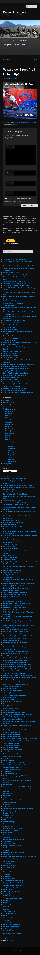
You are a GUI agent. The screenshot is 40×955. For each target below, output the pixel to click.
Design (12, 40)
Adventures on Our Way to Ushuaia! (14, 259)
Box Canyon (7, 922)
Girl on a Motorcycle (9, 913)
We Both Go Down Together (12, 924)
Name (10, 172)
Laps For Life (7, 905)
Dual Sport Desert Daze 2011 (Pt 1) (14, 769)
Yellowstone (7, 804)
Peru (6, 437)
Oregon (10, 455)
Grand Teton (7, 806)
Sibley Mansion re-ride (10, 774)
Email (10, 182)
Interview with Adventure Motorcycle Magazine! (18, 809)
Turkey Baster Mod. (9, 336)
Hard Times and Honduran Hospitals (14, 634)
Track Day (6, 909)
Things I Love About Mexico (12, 846)
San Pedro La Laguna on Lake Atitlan (15, 653)
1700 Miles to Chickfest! (10, 830)
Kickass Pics (7, 863)
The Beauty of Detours (10, 699)
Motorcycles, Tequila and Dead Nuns (14, 682)
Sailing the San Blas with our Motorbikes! (16, 369)
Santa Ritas (6, 900)
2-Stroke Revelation (9, 761)
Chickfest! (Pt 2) (8, 815)
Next (35, 59)
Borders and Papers (9, 49)
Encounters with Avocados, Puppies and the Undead (20, 677)
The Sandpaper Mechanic (11, 345)
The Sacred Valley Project (11, 301)
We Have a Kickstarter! (10, 380)
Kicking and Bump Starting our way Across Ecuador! (20, 342)
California (11, 446)
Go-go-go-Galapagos (9, 340)
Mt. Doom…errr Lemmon (11, 926)
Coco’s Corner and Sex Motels (12, 691)
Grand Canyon (7, 826)
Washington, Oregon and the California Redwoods (19, 787)
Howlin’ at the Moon (9, 802)
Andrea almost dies (9, 649)
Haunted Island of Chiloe (11, 272)
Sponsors (13, 53)
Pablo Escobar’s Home (10, 358)
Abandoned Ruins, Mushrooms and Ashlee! (17, 669)
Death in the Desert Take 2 (11, 887)
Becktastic (33, 123)
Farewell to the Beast (9, 865)
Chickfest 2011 (7, 758)
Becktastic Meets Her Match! (12, 754)
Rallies (5, 407)
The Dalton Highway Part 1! (11, 736)
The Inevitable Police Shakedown (13, 839)
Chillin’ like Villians (9, 843)
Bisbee (5, 903)
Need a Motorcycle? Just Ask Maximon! (15, 651)
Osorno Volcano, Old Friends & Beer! (15, 275)
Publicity (6, 405)
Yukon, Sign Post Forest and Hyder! (14, 712)
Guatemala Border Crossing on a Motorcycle (17, 658)
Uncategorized (7, 464)
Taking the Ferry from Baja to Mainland (15, 684)
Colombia (8, 420)
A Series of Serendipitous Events (13, 811)
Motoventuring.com (14, 12)
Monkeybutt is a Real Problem (12, 828)
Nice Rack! (6, 874)
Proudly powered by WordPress (20, 951)
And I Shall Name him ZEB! (12, 892)
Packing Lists (7, 45)
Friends (27, 49)
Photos (23, 45)
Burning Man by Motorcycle (12, 701)
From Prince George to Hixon (12, 706)
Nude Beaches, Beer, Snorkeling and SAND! (17, 667)
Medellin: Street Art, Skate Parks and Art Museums (19, 364)
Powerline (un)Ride (9, 878)
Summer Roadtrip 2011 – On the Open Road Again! (19, 765)
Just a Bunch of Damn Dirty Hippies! (14, 388)
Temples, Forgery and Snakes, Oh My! (15, 660)
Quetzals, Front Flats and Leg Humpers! (15, 647)
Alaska (10, 442)
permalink (14, 124)
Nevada (10, 453)
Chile (18, 123)
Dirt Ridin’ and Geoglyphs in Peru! (14, 321)
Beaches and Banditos (10, 688)
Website (9, 193)
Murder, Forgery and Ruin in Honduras (15, 643)
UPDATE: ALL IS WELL (10, 708)
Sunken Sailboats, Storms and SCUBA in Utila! (18, 636)
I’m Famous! (7, 854)
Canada (7, 416)
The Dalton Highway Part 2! (11, 734)
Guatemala (8, 426)
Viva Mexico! (7, 876)
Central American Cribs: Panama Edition (16, 373)
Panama (7, 435)
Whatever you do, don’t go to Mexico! (15, 852)
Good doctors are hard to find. (12, 750)
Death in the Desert (9, 918)
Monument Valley (8, 822)
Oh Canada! (6, 798)
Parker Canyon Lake (9, 911)
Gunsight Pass (7, 894)
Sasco (5, 916)
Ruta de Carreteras (9, 835)
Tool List (16, 45)
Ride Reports (24, 123)
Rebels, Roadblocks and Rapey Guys (14, 662)
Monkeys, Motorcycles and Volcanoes (15, 629)
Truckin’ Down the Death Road (12, 351)
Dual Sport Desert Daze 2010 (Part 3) (14, 881)
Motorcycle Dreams (9, 861)
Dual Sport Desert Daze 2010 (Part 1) (14, 885)
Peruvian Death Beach (10, 325)
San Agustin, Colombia (10, 355)
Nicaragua (8, 433)
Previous (6, 59)
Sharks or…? (7, 614)
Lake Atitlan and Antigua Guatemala (14, 656)
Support (20, 49)
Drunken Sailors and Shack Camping (15, 375)
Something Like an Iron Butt (12, 756)
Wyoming (11, 461)
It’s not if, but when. (9, 752)
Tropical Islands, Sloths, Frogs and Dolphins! (17, 384)
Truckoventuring (8, 704)
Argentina (8, 411)
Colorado (11, 448)
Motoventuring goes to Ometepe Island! (15, 632)
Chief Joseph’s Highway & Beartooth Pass (16, 800)
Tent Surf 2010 (7, 833)
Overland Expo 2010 (9, 868)
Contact (5, 53)
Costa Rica (8, 422)
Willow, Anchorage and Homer (12, 719)
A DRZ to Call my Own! (10, 896)
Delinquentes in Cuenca (10, 329)
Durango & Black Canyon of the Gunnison (16, 763)
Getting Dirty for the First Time (12, 929)
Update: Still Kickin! (9, 305)
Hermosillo (6, 837)
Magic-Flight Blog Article (11, 371)
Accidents (6, 400)
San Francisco (7, 785)
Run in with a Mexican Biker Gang (14, 673)
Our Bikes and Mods (22, 40)
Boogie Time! (7, 841)
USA (6, 440)
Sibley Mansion (8, 907)
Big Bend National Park (10, 747)
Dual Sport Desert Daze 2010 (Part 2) (14, 883)
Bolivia (7, 413)
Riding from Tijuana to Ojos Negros (14, 695)
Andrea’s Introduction (10, 697)
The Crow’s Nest (8, 793)
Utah (9, 457)
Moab (5, 819)
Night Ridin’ (7, 920)
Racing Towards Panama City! (12, 386)
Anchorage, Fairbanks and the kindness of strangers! (20, 739)
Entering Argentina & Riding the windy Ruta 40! (18, 266)
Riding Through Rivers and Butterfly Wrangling (18, 393)
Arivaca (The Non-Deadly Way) (12, 898)
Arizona (10, 444)
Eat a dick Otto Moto (9, 327)
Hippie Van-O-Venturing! (10, 338)
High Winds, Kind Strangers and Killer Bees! (17, 664)
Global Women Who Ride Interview (14, 390)
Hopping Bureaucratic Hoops (12, 686)
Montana (10, 450)
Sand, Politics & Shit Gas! (11, 323)
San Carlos (6, 848)
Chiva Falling (7, 771)
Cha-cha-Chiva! (8, 872)
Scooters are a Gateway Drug (12, 933)
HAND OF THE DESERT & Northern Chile (16, 286)
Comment (10, 147)
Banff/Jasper (7, 795)
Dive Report (6, 850)
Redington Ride (8, 870)
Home (5, 40)
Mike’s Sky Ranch (8, 693)
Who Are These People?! (11, 377)
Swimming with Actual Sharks (12, 382)
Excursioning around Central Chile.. (14, 281)
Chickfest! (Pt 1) (8, 817)
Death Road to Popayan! (10, 353)
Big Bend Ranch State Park (11, 745)
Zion (4, 824)
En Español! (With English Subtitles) (14, 366)
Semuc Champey (8, 645)
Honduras (8, 429)
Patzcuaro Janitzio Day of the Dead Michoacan (18, 675)
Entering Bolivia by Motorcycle (13, 303)
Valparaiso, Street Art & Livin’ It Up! (14, 283)
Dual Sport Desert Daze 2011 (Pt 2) (14, 767)
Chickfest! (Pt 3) (8, 813)
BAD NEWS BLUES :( (9, 710)
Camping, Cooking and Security (13, 671)
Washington (11, 459)
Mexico (7, 431)
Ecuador (8, 424)
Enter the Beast (8, 931)
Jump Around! (7, 889)
